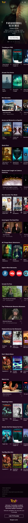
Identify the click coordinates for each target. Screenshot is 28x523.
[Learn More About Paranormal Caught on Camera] (21, 189)
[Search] (22, 2)
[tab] (11, 41)
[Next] (25, 22)
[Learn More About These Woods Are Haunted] (21, 300)
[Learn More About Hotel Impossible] (21, 114)
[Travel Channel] (4, 2)
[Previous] (2, 22)
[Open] (25, 2)
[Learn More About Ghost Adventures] (21, 396)
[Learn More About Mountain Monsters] (21, 323)
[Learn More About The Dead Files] (21, 236)
